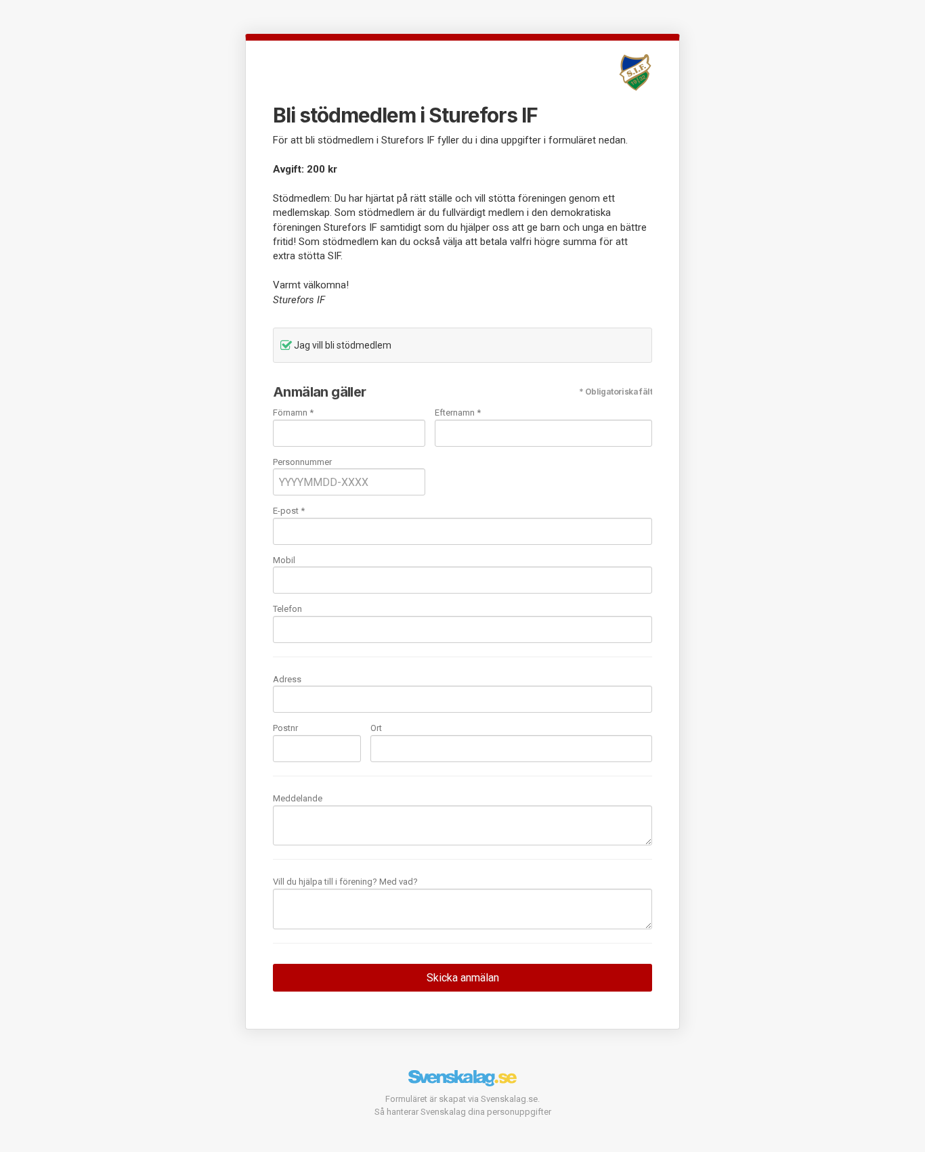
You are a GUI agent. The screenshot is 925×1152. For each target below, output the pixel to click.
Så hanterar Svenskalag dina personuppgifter (462, 1112)
